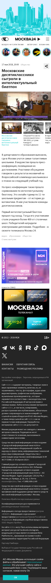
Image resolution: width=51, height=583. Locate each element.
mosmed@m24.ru (9, 481)
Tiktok (36, 348)
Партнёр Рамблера (10, 543)
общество (27, 236)
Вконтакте (12, 348)
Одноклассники (20, 348)
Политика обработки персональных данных (21, 499)
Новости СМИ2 (8, 287)
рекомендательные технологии (15, 506)
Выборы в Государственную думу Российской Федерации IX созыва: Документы (22, 549)
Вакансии (7, 364)
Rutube (28, 348)
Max (44, 348)
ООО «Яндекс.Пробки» (12, 522)
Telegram (4, 348)
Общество (25, 64)
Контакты (8, 368)
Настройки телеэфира (11, 377)
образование (15, 236)
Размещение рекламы (30, 368)
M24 (17, 337)
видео (4, 236)
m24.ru (9, 384)
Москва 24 (25, 39)
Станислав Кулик (9, 240)
